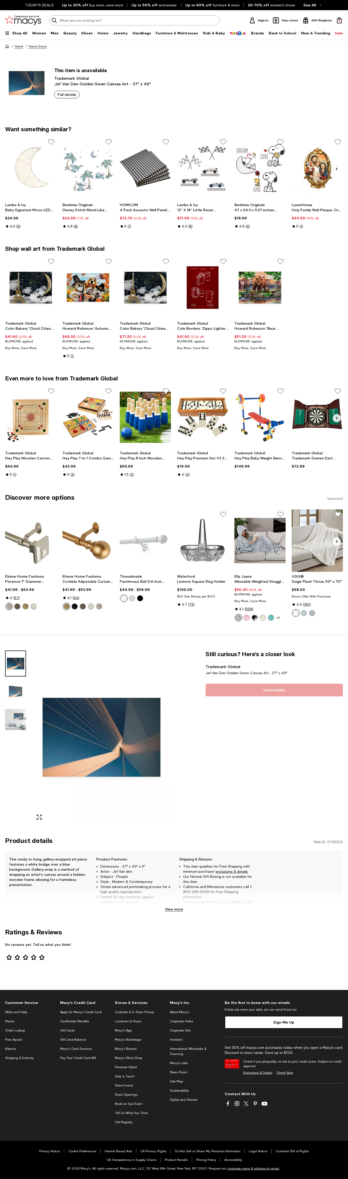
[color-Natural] (263, 618)
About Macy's (179, 1012)
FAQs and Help (16, 1012)
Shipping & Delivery (19, 1058)
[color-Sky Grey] (304, 613)
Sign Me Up (283, 1022)
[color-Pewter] (9, 606)
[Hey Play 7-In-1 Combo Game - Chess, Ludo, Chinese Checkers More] (88, 417)
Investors (176, 1039)
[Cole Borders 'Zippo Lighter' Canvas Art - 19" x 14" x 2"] (202, 287)
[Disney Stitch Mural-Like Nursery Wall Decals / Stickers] (88, 168)
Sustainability (179, 1090)
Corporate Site (180, 1030)
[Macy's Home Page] (23, 20)
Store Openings (126, 1094)
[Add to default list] (51, 142)
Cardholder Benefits (74, 1021)
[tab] (15, 664)
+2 (278, 617)
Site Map (176, 1081)
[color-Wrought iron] (140, 598)
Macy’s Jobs (179, 1063)
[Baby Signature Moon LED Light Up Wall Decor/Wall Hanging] (30, 168)
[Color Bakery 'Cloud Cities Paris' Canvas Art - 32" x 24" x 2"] (145, 287)
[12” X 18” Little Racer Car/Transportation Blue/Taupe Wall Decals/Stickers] (202, 168)
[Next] (337, 169)
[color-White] (124, 598)
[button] (88, 737)
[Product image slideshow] (101, 737)
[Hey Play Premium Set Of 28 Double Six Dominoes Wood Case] (202, 417)
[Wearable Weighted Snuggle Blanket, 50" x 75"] (260, 540)
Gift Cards (67, 1030)
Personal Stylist (126, 1067)
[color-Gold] (25, 606)
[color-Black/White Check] (255, 618)
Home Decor (38, 46)
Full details (67, 94)
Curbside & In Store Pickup (134, 1012)
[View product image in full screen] (39, 817)
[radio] (9, 606)
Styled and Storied (183, 1100)
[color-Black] (75, 606)
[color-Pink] (247, 618)
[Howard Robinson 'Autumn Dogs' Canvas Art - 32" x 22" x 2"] (88, 287)
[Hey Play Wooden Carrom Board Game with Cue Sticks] (30, 417)
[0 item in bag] (339, 20)
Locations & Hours (128, 1021)
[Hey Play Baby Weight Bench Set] (260, 417)
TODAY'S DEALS (39, 5)
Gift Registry (123, 1122)
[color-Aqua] (271, 618)
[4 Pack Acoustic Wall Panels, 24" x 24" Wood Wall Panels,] (145, 168)
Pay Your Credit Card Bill (78, 1058)
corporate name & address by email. (253, 1168)
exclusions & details (232, 871)
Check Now (284, 1073)
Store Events (124, 1085)
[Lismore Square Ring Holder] (202, 540)
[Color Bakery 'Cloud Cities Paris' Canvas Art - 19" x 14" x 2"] (30, 287)
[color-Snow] (296, 613)
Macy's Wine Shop (128, 1058)
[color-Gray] (238, 618)
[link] (30, 215)
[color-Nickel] (34, 606)
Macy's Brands (126, 1049)
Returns (189, 907)
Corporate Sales (181, 1021)
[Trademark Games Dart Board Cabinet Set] (317, 417)
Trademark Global (71, 78)
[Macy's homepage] (7, 46)
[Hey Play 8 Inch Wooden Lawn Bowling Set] (145, 417)
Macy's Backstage (128, 1039)
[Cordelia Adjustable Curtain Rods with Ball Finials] (88, 540)
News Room (179, 1072)
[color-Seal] (312, 613)
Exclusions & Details (257, 1073)
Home (19, 46)
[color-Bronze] (17, 606)
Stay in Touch (125, 1076)
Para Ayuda (13, 1039)
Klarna (9, 1021)
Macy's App (123, 1030)
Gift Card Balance (73, 1039)
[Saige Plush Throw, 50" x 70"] (317, 540)
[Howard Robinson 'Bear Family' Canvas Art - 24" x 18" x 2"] (260, 287)
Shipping (239, 902)
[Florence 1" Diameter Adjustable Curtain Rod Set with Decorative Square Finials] (30, 540)
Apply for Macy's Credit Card (81, 1012)
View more (174, 909)
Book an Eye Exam (128, 1104)
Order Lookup (15, 1030)
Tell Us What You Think (131, 1113)
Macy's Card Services (76, 1049)
